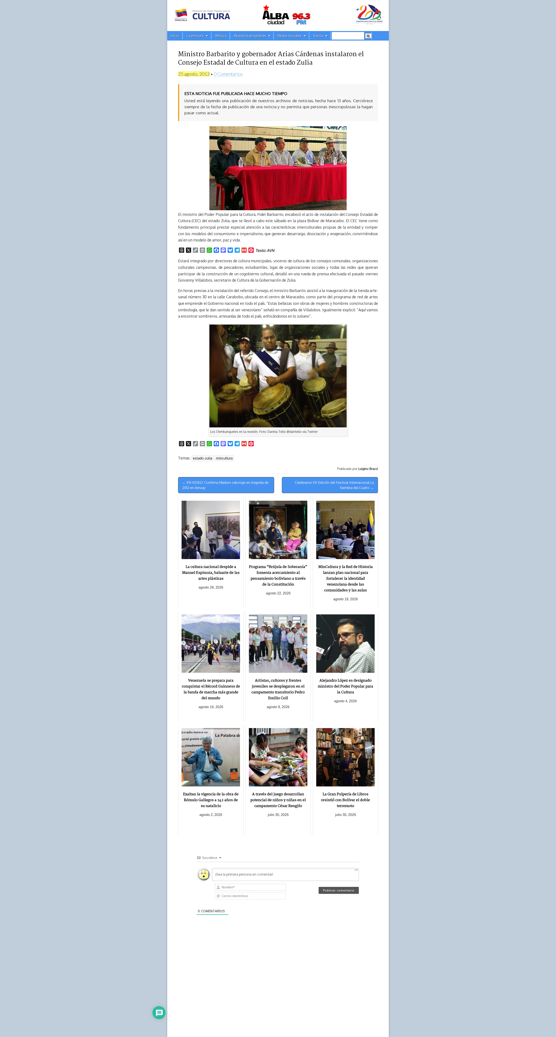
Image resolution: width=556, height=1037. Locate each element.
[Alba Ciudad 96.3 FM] (278, 15)
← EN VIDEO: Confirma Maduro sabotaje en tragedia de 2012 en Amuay (225, 485)
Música (221, 36)
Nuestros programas (250, 36)
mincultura (224, 458)
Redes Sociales (290, 36)
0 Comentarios (228, 74)
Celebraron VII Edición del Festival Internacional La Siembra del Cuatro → (334, 485)
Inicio (174, 36)
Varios (318, 36)
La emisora (195, 36)
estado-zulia (202, 458)
